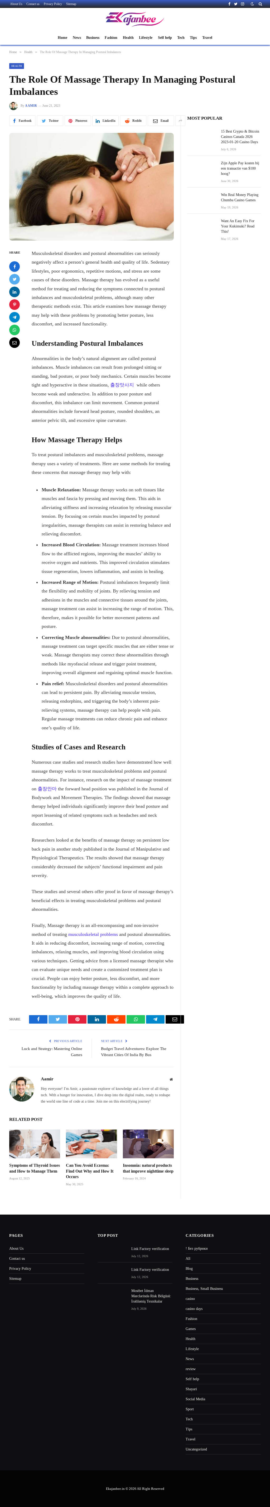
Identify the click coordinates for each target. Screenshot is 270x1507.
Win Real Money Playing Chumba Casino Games (239, 197)
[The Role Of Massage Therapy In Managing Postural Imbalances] (91, 187)
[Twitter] (14, 279)
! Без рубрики (197, 1249)
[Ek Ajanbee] (135, 19)
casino (190, 1299)
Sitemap (71, 4)
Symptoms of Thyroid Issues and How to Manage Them (34, 1168)
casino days (194, 1309)
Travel (207, 37)
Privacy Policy (53, 4)
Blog (189, 1269)
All (188, 1259)
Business (92, 37)
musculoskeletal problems (93, 934)
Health (128, 37)
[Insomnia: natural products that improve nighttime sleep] (148, 1144)
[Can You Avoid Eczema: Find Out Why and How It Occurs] (91, 1144)
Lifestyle (145, 37)
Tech (181, 37)
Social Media (195, 1399)
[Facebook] (14, 266)
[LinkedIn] (14, 292)
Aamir (31, 106)
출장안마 (47, 788)
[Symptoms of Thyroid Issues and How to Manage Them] (34, 1144)
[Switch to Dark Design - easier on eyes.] (252, 4)
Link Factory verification (150, 1249)
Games (191, 1329)
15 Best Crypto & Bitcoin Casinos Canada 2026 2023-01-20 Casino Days (240, 136)
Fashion (111, 37)
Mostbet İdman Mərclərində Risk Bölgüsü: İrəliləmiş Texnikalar (151, 1296)
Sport (190, 1409)
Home (62, 37)
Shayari (191, 1389)
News (77, 37)
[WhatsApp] (14, 330)
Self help (165, 37)
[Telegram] (14, 317)
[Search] (260, 4)
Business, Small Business (204, 1289)
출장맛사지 (122, 385)
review (191, 1369)
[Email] (14, 342)
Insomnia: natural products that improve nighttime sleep (148, 1168)
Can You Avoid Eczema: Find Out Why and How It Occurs (89, 1171)
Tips (193, 37)
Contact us (33, 4)
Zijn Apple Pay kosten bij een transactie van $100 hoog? (240, 168)
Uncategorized (196, 1449)
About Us (16, 4)
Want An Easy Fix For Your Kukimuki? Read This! (237, 226)
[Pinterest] (14, 304)
